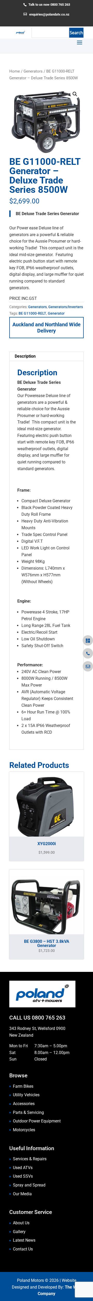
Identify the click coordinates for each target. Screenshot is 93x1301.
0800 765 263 (48, 1018)
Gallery (19, 1231)
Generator (56, 313)
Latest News (24, 1240)
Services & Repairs (30, 1158)
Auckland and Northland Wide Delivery (46, 327)
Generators (33, 71)
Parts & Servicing (28, 1112)
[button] (75, 94)
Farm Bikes (23, 1086)
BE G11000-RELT (32, 313)
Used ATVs (23, 1167)
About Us (21, 1222)
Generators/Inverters (65, 307)
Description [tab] (25, 356)
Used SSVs (23, 1176)
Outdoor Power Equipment (37, 1121)
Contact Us (23, 1249)
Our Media (22, 1193)
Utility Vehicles (26, 1094)
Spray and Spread (29, 1185)
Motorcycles (24, 1129)
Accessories (24, 1103)
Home (14, 71)
